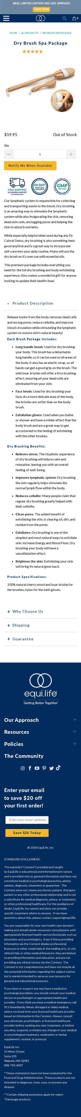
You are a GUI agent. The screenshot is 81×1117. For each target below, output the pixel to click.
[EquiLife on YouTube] (37, 768)
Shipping (21, 625)
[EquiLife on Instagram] (23, 768)
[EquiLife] (40, 18)
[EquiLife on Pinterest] (44, 768)
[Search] (65, 18)
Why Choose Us (27, 611)
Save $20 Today (27, 833)
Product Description (33, 303)
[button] (33, 51)
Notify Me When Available (30, 165)
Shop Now (40, 9)
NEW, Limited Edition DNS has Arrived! (40, 3)
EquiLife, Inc (46, 847)
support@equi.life (63, 917)
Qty (6, 145)
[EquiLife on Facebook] (30, 768)
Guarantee (23, 639)
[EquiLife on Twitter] (52, 768)
